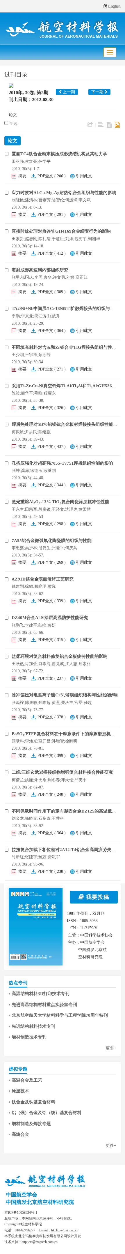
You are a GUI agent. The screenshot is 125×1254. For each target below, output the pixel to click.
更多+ (111, 1048)
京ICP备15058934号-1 (20, 1213)
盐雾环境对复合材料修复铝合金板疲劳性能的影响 (60, 656)
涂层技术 (20, 1091)
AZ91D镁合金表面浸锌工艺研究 (43, 579)
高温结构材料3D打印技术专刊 (40, 993)
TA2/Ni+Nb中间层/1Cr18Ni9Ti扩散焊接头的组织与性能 (65, 308)
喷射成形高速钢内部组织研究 (40, 270)
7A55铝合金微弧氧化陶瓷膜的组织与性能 (52, 540)
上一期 (68, 92)
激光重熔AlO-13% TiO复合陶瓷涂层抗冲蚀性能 (60, 501)
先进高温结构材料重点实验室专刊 (44, 1004)
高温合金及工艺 (27, 1080)
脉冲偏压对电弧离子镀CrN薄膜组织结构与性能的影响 (65, 695)
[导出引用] (90, 125)
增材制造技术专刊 (29, 1037)
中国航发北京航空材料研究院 (40, 1202)
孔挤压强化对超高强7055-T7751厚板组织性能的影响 (62, 463)
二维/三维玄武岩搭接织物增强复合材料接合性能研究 (62, 772)
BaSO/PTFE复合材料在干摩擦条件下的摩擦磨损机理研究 (68, 733)
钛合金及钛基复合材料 (33, 1102)
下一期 (98, 92)
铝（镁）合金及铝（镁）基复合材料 (46, 1112)
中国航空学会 (21, 1195)
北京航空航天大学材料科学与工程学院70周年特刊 (60, 1015)
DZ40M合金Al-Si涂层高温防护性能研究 (50, 617)
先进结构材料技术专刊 (33, 1026)
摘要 (22, 176)
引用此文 (84, 176)
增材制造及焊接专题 (31, 1123)
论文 (13, 115)
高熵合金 (20, 1134)
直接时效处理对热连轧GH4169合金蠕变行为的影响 (61, 231)
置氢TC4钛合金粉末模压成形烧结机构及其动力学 (59, 153)
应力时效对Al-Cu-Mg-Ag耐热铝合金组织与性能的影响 (64, 192)
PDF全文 (45, 176)
